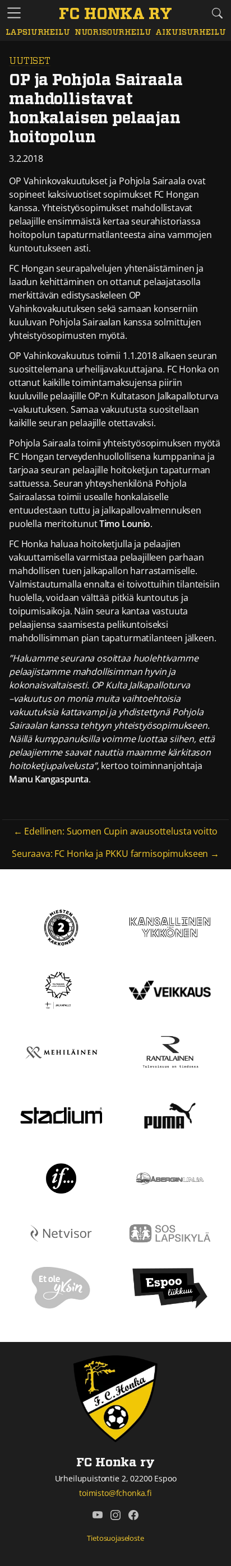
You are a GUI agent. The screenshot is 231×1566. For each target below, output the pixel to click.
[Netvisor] (61, 1232)
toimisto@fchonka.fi (115, 1493)
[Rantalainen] (170, 1052)
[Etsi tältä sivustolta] (217, 12)
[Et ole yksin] (61, 1287)
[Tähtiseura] (61, 989)
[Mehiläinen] (61, 1052)
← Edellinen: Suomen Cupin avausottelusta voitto (115, 831)
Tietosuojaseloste (115, 1538)
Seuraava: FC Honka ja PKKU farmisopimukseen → (115, 853)
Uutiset (29, 61)
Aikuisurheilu (190, 32)
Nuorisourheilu (113, 32)
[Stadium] (61, 1114)
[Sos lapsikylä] (170, 1232)
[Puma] (170, 1114)
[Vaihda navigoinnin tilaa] (14, 13)
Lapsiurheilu (38, 32)
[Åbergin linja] (169, 1177)
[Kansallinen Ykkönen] (170, 926)
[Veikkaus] (170, 989)
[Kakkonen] (61, 926)
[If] (61, 1177)
